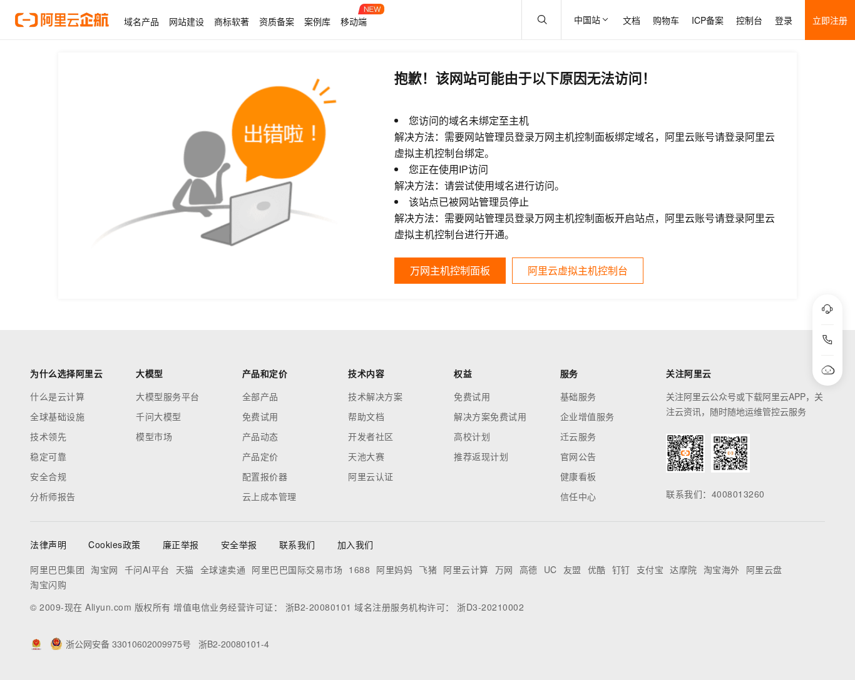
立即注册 (829, 20)
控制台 (749, 20)
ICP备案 (708, 20)
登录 (783, 20)
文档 (631, 20)
